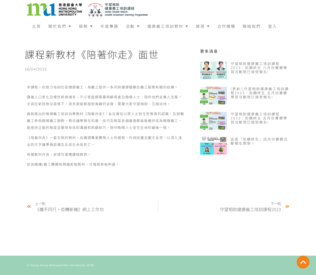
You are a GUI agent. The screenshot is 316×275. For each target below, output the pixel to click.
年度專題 (109, 26)
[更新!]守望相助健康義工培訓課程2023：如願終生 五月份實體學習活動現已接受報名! (260, 92)
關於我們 (57, 26)
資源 (200, 26)
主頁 (36, 26)
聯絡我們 (252, 26)
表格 (104, 164)
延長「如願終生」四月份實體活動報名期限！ (259, 141)
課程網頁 (79, 154)
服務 (83, 26)
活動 (130, 26)
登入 (272, 26)
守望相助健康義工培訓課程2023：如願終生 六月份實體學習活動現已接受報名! (259, 67)
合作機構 (226, 26)
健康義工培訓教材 (165, 26)
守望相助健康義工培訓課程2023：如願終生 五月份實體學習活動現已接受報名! (259, 118)
